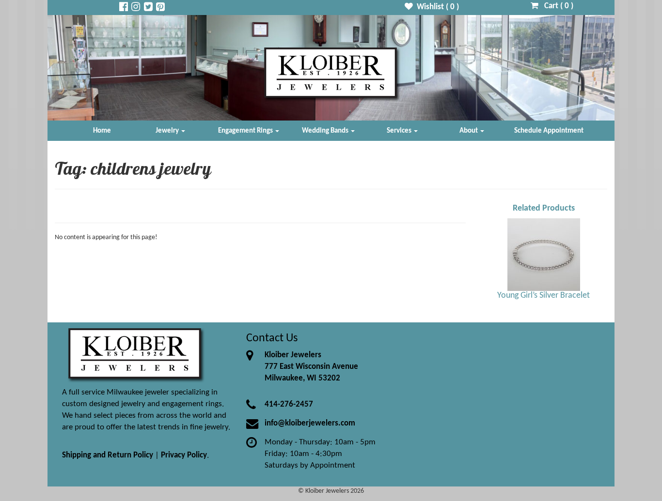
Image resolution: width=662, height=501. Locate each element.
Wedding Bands (326, 131)
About (469, 131)
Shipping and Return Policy (107, 455)
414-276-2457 (289, 404)
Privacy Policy (184, 455)
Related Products (544, 208)
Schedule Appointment (548, 131)
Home (102, 131)
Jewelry (168, 131)
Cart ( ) (555, 6)
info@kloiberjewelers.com (310, 423)
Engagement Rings (246, 131)
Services (400, 131)
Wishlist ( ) (436, 7)
